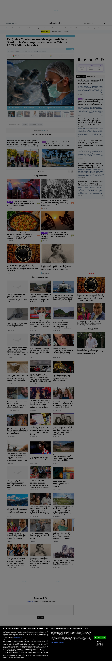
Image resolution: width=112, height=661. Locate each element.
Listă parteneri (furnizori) (57, 642)
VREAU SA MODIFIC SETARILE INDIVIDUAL (100, 644)
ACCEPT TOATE (100, 637)
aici (44, 649)
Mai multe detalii (18, 637)
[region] (56, 643)
